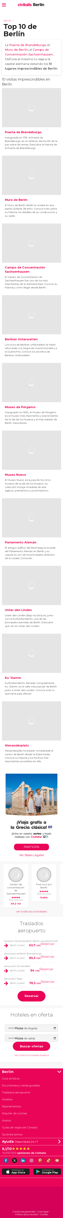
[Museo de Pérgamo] (31, 392)
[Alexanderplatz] (31, 730)
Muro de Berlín (16, 49)
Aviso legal (42, 1211)
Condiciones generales (23, 1211)
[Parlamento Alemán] (31, 527)
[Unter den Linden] (31, 595)
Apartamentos (11, 1106)
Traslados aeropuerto (16, 1092)
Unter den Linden (18, 610)
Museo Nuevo (15, 474)
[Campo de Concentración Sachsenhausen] (31, 252)
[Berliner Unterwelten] (31, 324)
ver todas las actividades (31, 911)
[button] (4, 4)
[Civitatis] (31, 1198)
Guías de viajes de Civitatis (19, 1127)
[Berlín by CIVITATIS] (25, 4)
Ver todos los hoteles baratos (31, 1055)
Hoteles (7, 1099)
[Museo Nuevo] (31, 459)
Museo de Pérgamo (20, 407)
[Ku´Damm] (31, 663)
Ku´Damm (13, 678)
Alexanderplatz (17, 745)
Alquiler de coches (14, 1113)
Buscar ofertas (31, 1046)
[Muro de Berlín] (31, 185)
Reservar (47, 944)
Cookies (44, 1214)
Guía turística (10, 1078)
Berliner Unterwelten (21, 339)
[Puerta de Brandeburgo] (31, 117)
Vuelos (6, 1120)
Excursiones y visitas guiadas (21, 1085)
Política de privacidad (26, 1214)
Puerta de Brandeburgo (27, 45)
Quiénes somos (12, 1134)
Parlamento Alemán (20, 542)
